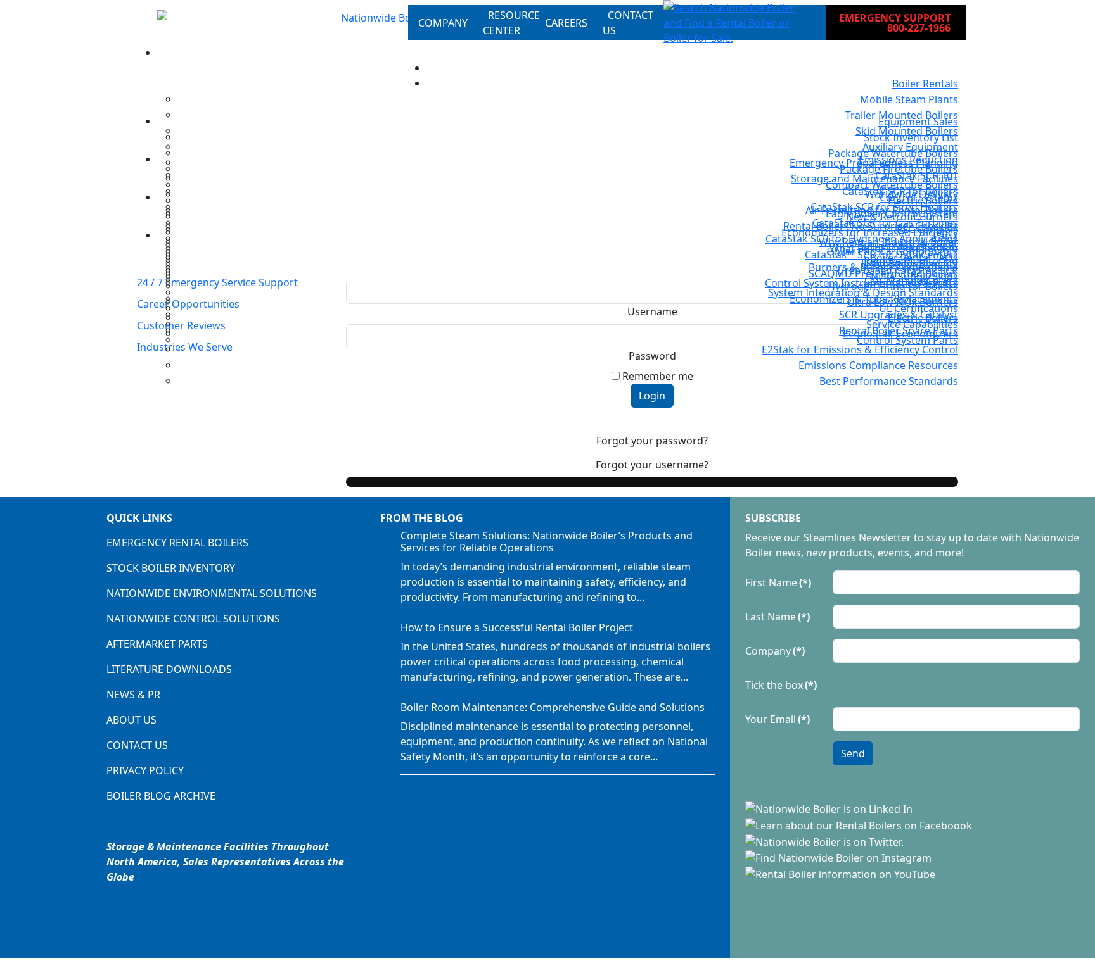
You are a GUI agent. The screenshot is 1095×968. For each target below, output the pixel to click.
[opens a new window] (830, 808)
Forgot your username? (652, 465)
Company (775, 651)
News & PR (133, 694)
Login (652, 396)
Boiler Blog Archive (160, 796)
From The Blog (421, 518)
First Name (778, 582)
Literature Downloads (169, 669)
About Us (131, 720)
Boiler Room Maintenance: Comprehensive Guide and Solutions (552, 707)
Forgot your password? (652, 441)
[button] (734, 23)
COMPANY (443, 23)
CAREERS (566, 23)
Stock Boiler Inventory (170, 568)
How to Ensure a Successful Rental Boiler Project (516, 627)
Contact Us (137, 745)
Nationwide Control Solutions (193, 618)
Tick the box (781, 685)
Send (853, 753)
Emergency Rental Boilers (177, 543)
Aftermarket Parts (157, 644)
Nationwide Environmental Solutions (211, 593)
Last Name (777, 617)
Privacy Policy (145, 770)
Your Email (777, 719)
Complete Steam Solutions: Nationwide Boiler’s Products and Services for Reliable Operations (546, 542)
